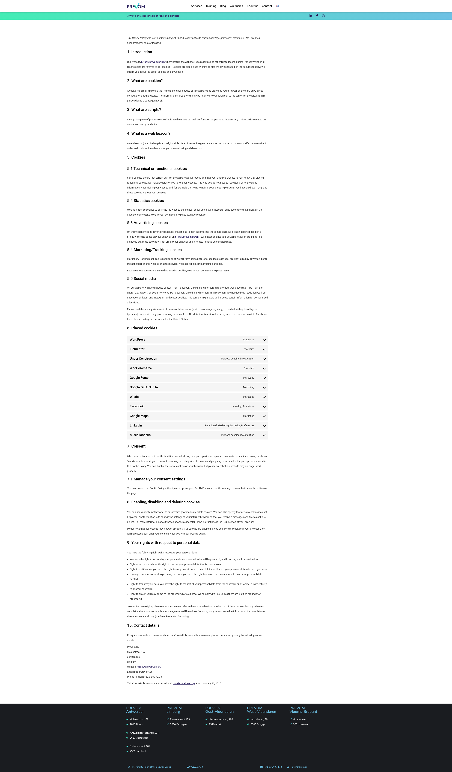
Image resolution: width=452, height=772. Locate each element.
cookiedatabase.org (184, 683)
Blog (223, 6)
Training (211, 6)
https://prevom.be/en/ (153, 61)
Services (196, 6)
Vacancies (236, 6)
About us (252, 6)
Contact (267, 6)
